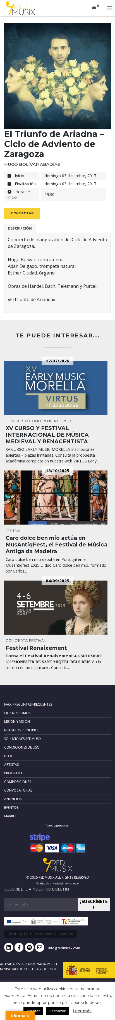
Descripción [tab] (20, 228)
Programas (14, 773)
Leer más (82, 1010)
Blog (8, 756)
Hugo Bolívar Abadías (32, 164)
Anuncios (12, 799)
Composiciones (17, 781)
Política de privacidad (49, 883)
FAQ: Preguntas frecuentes (28, 704)
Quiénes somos (17, 713)
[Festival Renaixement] (57, 608)
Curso (64, 421)
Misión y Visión (17, 721)
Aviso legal (72, 883)
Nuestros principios (21, 730)
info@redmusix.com (64, 948)
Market (10, 816)
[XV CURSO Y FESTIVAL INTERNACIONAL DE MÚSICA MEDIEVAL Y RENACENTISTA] (57, 388)
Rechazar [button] (57, 1010)
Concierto (17, 421)
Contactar (22, 213)
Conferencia (42, 421)
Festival (14, 530)
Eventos (11, 807)
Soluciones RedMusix (22, 738)
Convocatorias (18, 790)
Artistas (11, 764)
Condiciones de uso (22, 747)
